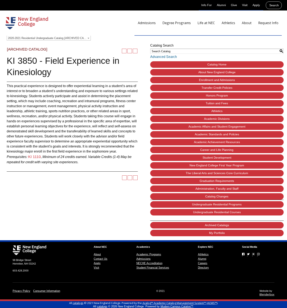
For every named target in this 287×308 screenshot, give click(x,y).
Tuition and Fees (217, 103)
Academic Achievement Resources (217, 142)
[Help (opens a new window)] (135, 51)
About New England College (217, 72)
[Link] (243, 254)
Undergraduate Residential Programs (217, 204)
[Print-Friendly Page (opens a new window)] (129, 51)
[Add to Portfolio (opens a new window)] (124, 51)
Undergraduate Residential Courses (217, 212)
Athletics (216, 111)
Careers (202, 263)
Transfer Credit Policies (216, 87)
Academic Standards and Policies (217, 134)
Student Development (217, 157)
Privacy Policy (21, 290)
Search (274, 5)
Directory (203, 267)
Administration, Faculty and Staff (216, 188)
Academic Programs (148, 254)
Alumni (221, 5)
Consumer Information (46, 290)
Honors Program (217, 95)
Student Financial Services (152, 267)
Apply (256, 5)
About (97, 254)
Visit (245, 5)
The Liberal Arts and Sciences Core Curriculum (217, 173)
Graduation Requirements (217, 181)
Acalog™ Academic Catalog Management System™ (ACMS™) (179, 303)
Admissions (143, 258)
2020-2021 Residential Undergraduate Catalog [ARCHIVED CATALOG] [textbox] (49, 38)
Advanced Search (163, 57)
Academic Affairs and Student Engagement (216, 126)
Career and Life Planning (216, 149)
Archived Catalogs (217, 225)
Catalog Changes (216, 196)
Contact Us (100, 258)
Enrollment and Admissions (217, 80)
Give (234, 5)
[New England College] (26, 23)
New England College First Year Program (217, 165)
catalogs (78, 303)
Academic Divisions (217, 118)
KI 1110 (34, 157)
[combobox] (49, 37)
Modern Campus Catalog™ (177, 306)
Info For (206, 5)
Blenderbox (266, 294)
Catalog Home (216, 64)
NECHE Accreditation (149, 263)
